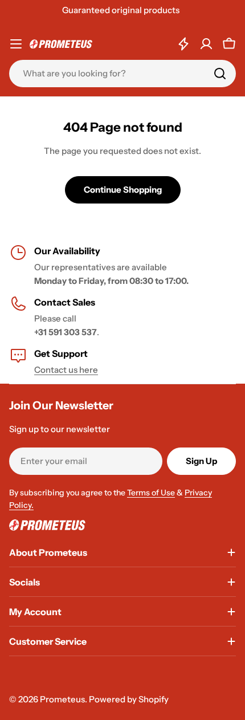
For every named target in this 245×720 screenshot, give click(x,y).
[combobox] (122, 73)
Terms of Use (151, 492)
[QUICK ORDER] (183, 44)
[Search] (220, 73)
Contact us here (66, 369)
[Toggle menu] (16, 44)
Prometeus (62, 699)
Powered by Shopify (129, 699)
